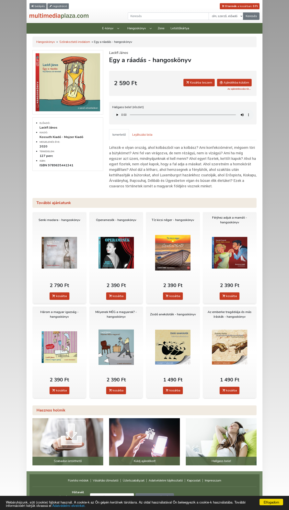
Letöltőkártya (179, 28)
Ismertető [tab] (119, 135)
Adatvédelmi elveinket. (69, 505)
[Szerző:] (173, 347)
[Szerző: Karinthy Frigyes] (230, 347)
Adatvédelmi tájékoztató (166, 480)
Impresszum (213, 480)
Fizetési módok (78, 480)
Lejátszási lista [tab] (142, 135)
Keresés (251, 16)
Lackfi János (48, 127)
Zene (161, 28)
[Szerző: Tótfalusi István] (116, 253)
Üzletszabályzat (133, 480)
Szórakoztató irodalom (74, 42)
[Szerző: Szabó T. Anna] (59, 253)
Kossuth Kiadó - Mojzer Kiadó (61, 137)
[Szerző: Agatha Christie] (173, 253)
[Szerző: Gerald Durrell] (230, 253)
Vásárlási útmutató (106, 480)
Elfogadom (271, 502)
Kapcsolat (194, 480)
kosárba (61, 296)
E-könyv (107, 28)
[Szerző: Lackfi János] (59, 347)
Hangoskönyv (136, 28)
